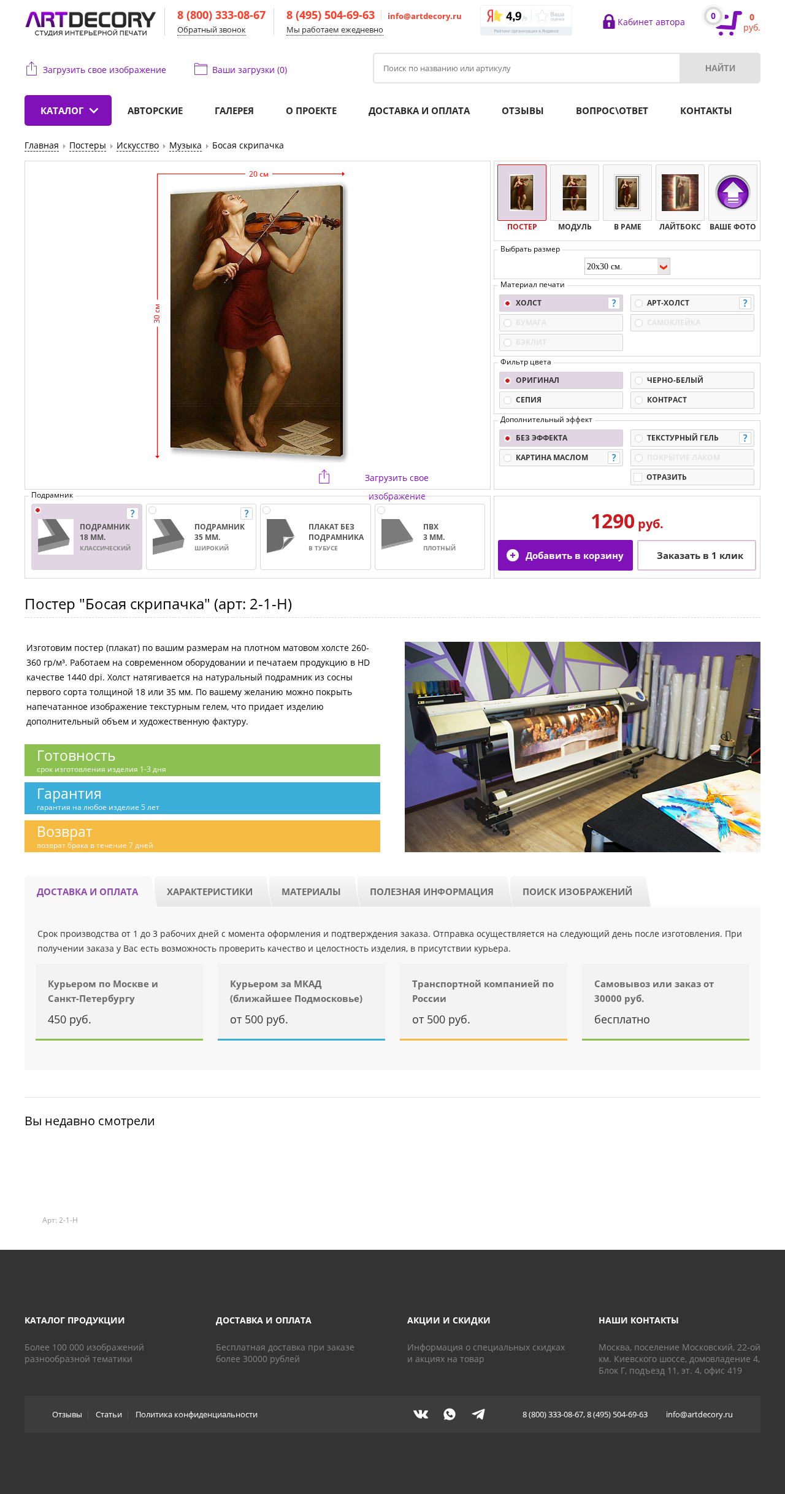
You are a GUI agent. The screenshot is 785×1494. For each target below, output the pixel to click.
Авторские (155, 110)
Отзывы (523, 110)
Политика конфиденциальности (197, 1414)
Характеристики (210, 891)
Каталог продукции (75, 1320)
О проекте (311, 110)
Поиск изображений (577, 891)
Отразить (666, 477)
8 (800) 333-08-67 (221, 14)
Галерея (234, 110)
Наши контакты (639, 1320)
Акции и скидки (449, 1320)
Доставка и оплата (419, 110)
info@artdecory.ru (425, 15)
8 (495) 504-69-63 (330, 14)
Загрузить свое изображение (104, 69)
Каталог (61, 110)
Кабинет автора (651, 22)
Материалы (311, 891)
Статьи (109, 1414)
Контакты (706, 110)
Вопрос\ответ (612, 110)
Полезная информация (432, 891)
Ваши (249, 69)
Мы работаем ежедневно (334, 29)
